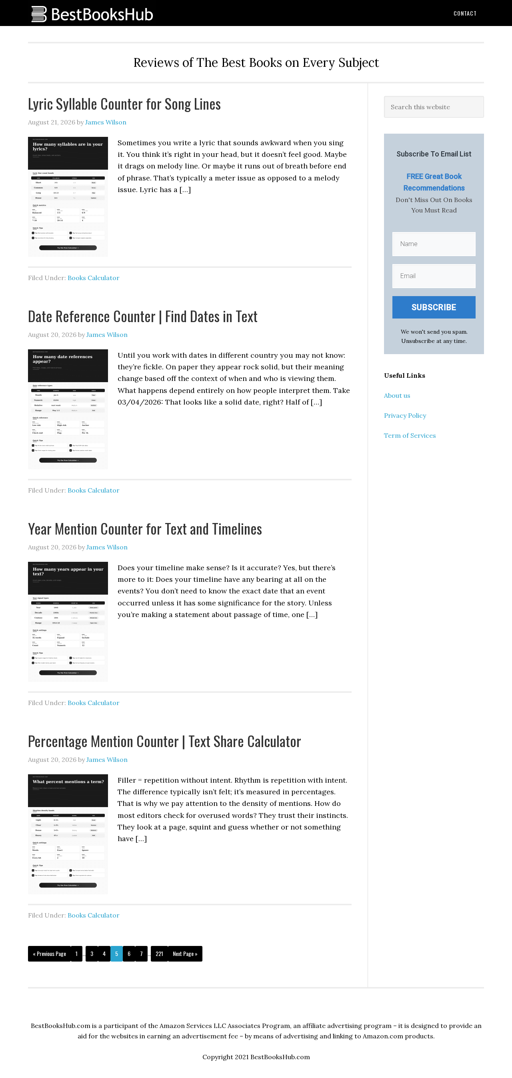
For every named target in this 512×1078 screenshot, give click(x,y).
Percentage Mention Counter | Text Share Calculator (164, 740)
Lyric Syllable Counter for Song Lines (124, 103)
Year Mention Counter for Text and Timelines (145, 528)
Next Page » (185, 953)
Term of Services (410, 435)
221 (159, 953)
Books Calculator (94, 278)
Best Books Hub (92, 13)
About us (397, 395)
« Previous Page (49, 953)
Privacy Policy (405, 415)
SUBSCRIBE (434, 307)
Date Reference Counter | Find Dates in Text (143, 315)
